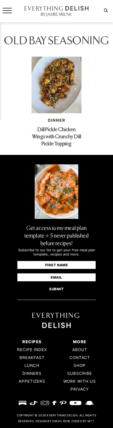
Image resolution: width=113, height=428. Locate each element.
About (79, 349)
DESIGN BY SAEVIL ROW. (53, 421)
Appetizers (32, 381)
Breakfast (32, 357)
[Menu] (7, 10)
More (79, 341)
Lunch (31, 365)
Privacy (79, 389)
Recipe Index (32, 349)
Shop (80, 365)
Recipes (32, 341)
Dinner (56, 120)
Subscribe (79, 373)
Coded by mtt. (83, 421)
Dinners (32, 373)
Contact (79, 357)
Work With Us (79, 381)
